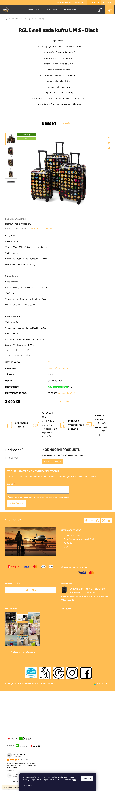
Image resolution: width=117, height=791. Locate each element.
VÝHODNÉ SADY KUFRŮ (58, 368)
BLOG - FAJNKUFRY (14, 519)
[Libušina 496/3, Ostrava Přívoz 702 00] (45, 672)
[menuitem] (33, 9)
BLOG (66, 546)
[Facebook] (109, 148)
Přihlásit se (16, 503)
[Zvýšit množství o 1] (55, 400)
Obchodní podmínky (73, 535)
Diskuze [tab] (11, 458)
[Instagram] (92, 520)
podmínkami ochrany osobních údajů (52, 496)
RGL (49, 362)
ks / (31, 590)
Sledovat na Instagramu (24, 651)
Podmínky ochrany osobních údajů (79, 539)
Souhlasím (87, 779)
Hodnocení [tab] (14, 450)
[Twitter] (109, 143)
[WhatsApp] (97, 520)
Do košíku (67, 123)
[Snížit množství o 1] (55, 403)
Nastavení (28, 785)
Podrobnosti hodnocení (41, 228)
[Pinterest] (109, 137)
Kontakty (68, 543)
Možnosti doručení (65, 393)
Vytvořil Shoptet (104, 683)
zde (74, 780)
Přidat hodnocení (53, 461)
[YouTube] (109, 520)
